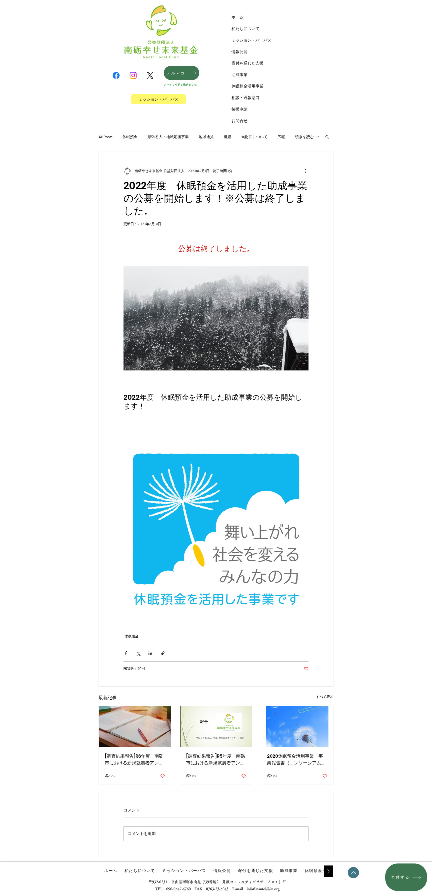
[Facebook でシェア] (126, 653)
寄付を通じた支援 (248, 63)
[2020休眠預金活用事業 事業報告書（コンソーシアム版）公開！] (297, 726)
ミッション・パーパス (252, 40)
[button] (327, 137)
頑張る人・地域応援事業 (168, 137)
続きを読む (304, 137)
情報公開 (240, 52)
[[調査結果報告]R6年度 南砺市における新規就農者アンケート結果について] (135, 726)
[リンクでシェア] (162, 653)
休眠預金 (130, 137)
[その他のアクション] (305, 171)
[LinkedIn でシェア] (150, 653)
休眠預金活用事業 (248, 86)
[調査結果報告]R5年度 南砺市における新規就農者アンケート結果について (215, 759)
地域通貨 (206, 137)
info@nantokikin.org (263, 889)
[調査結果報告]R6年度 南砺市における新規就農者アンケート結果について (134, 759)
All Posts (105, 137)
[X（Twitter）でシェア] (138, 653)
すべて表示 (325, 696)
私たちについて (246, 29)
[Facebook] (116, 75)
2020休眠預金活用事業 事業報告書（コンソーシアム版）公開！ (295, 759)
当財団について (254, 137)
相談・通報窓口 (246, 98)
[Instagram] (133, 75)
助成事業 (240, 75)
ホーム (238, 17)
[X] (150, 75)
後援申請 (240, 109)
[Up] (353, 872)
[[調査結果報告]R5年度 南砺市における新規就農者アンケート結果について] (216, 726)
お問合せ (240, 121)
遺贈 (227, 137)
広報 (281, 137)
